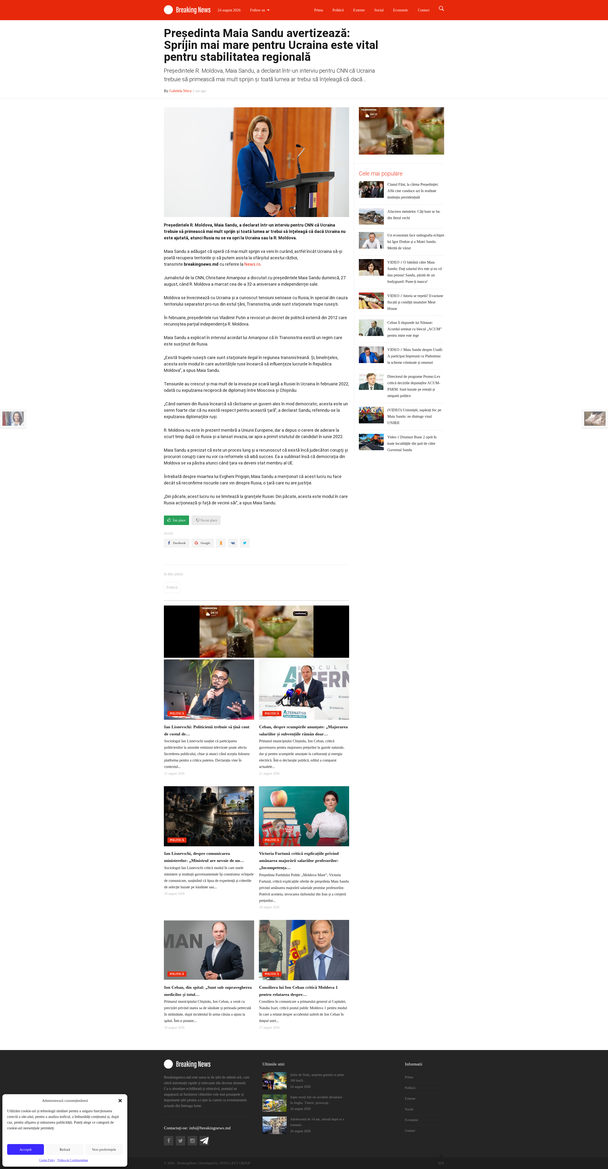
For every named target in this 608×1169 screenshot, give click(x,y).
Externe (359, 10)
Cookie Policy (47, 1160)
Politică (338, 10)
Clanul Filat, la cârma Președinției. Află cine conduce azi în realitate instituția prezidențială (413, 190)
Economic (400, 10)
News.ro (252, 264)
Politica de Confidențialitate (72, 1160)
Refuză (65, 1149)
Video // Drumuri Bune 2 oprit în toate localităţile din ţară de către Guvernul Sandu (412, 443)
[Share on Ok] (221, 543)
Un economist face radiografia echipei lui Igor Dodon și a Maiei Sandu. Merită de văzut (415, 241)
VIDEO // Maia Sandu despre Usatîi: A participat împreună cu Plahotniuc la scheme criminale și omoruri (415, 356)
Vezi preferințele (104, 1149)
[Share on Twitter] (245, 543)
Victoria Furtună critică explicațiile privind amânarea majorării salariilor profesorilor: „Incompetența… (299, 860)
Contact (423, 10)
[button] (120, 1100)
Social (379, 10)
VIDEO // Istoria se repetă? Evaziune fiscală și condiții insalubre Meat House (415, 302)
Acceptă (25, 1149)
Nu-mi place (208, 520)
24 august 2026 (229, 10)
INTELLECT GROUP (235, 1163)
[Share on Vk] (233, 543)
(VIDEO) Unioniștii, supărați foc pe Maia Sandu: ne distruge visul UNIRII (414, 416)
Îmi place (178, 520)
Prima (318, 10)
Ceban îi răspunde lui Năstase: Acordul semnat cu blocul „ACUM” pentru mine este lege (414, 329)
